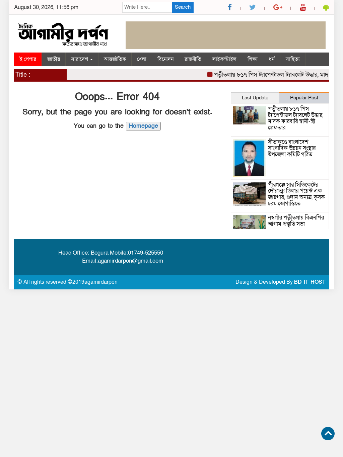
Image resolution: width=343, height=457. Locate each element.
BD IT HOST (310, 282)
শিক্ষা (253, 59)
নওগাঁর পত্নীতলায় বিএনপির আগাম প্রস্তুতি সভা (296, 221)
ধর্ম (272, 59)
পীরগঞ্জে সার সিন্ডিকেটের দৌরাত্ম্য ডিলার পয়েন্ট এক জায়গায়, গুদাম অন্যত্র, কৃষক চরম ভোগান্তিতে (296, 194)
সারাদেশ (80, 59)
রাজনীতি (193, 59)
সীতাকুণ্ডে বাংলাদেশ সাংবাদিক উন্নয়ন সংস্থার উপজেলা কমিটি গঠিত (292, 148)
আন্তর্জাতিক (115, 59)
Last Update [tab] (255, 97)
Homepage (143, 126)
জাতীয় (53, 59)
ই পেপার (27, 59)
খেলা (141, 59)
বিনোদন (165, 59)
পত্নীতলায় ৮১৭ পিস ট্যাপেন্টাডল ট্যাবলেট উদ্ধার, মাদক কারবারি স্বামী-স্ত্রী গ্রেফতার (295, 118)
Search (183, 7)
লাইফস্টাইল (224, 59)
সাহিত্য (293, 59)
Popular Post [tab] (304, 97)
